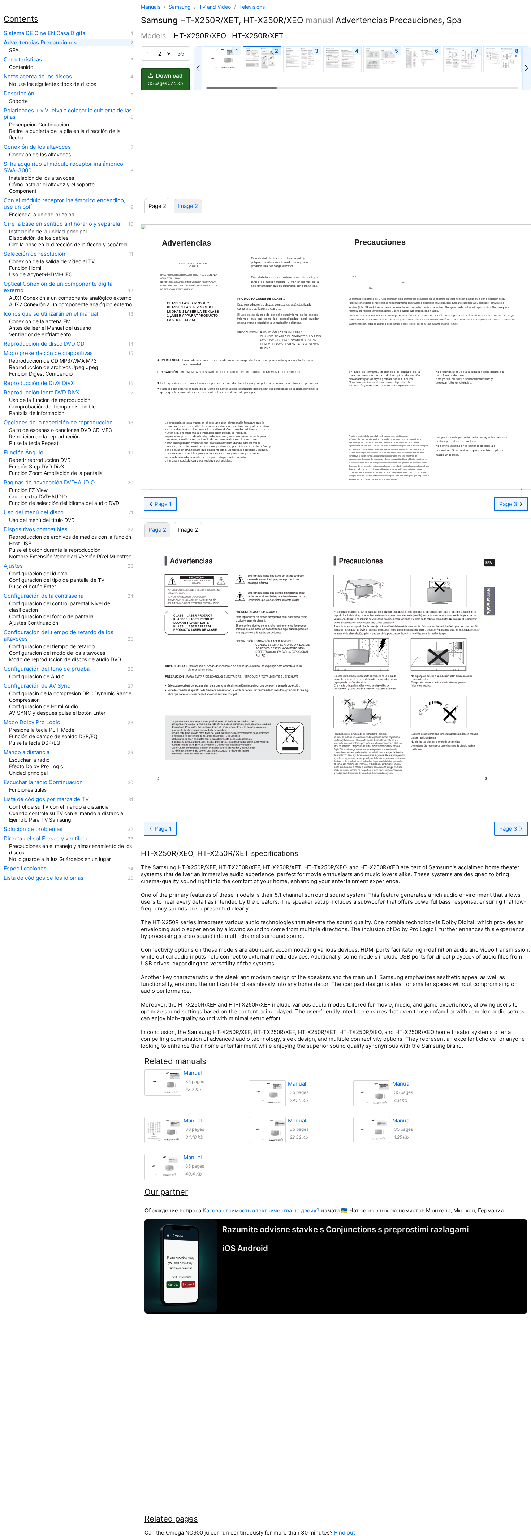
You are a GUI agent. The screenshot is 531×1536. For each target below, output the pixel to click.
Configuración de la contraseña (43, 596)
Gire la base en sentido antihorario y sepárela (62, 224)
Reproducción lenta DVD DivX (41, 392)
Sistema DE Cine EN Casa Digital (45, 33)
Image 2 (188, 206)
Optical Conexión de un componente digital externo (59, 287)
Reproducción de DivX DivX (39, 383)
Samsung (180, 7)
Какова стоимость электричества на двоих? (261, 1210)
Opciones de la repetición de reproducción (58, 422)
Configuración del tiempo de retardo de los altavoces (58, 635)
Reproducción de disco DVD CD (44, 344)
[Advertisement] (336, 144)
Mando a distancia (26, 752)
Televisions (252, 7)
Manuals (150, 7)
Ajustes (13, 566)
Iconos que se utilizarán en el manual (51, 314)
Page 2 (157, 529)
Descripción (19, 93)
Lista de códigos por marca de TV (46, 799)
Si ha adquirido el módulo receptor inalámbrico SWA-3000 (63, 167)
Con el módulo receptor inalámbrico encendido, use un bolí (64, 203)
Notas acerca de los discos (38, 76)
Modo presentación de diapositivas (48, 353)
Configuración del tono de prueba (47, 669)
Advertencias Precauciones (40, 42)
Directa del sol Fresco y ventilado (46, 838)
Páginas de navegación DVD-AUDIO (49, 482)
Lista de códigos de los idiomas (43, 878)
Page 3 (509, 504)
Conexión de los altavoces (37, 147)
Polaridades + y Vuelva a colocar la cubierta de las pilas (68, 113)
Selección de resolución (34, 254)
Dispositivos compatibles (36, 529)
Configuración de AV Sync (37, 686)
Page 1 (162, 504)
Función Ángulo (23, 452)
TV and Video (215, 7)
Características (23, 59)
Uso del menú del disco (34, 512)
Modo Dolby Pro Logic (32, 722)
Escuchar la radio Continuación (43, 782)
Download (165, 79)
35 (180, 53)
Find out (344, 1532)
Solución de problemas (33, 829)
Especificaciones (25, 868)
